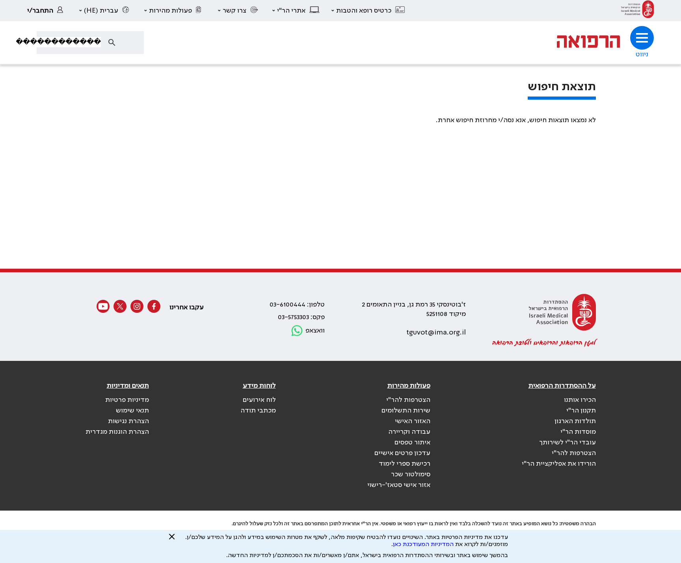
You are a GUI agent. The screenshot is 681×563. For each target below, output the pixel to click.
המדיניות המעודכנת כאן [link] (423, 544)
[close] (172, 540)
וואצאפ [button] (315, 330)
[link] (637, 10)
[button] (368, 10)
